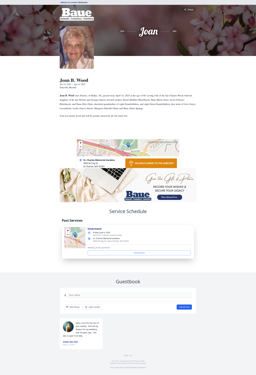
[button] (128, 145)
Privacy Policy (120, 363)
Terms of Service (135, 363)
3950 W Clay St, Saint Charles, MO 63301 (111, 241)
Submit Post (184, 307)
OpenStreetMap (131, 367)
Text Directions (139, 253)
